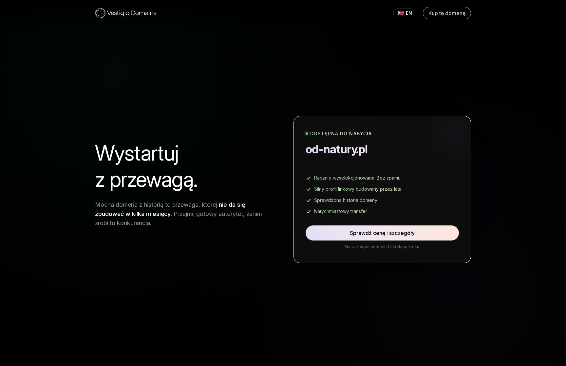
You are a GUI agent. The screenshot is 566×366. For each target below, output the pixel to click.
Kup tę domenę (446, 13)
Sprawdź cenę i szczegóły (382, 233)
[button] (126, 13)
